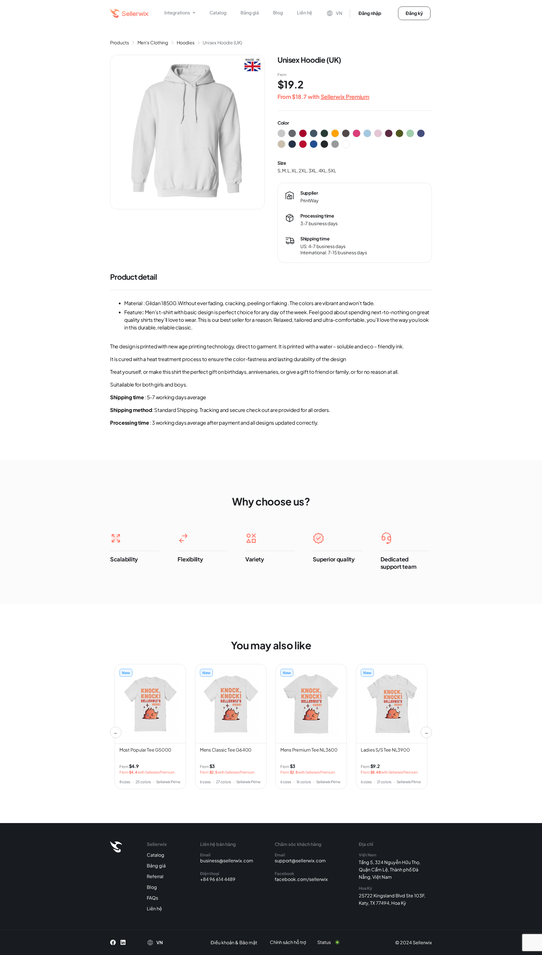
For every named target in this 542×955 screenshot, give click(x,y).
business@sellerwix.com (226, 860)
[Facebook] (113, 942)
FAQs (152, 898)
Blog (278, 13)
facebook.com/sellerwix (301, 879)
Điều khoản (222, 942)
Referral (155, 876)
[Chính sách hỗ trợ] (292, 942)
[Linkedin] (123, 942)
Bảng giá (250, 13)
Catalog (217, 13)
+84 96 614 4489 (217, 879)
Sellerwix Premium (345, 96)
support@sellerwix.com (300, 860)
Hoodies (185, 42)
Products (119, 42)
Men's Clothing (152, 42)
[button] (179, 12)
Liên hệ (304, 13)
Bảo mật (248, 942)
